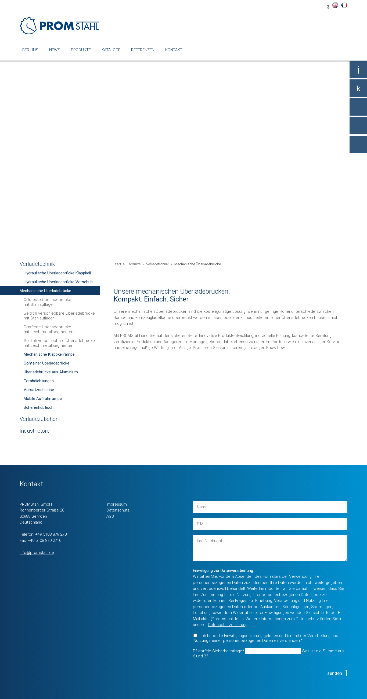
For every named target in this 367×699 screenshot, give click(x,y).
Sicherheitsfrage (218, 651)
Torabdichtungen (39, 380)
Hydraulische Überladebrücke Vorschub (58, 281)
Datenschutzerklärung (227, 624)
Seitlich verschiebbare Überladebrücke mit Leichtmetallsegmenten (59, 343)
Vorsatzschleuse (39, 389)
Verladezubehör (38, 419)
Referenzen (142, 49)
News (54, 49)
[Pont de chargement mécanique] (344, 5)
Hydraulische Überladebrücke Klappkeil (57, 273)
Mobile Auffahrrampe (43, 398)
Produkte (81, 49)
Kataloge (111, 49)
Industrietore (35, 431)
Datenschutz (117, 510)
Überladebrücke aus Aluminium (51, 372)
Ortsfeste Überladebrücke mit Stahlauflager (47, 302)
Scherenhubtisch (38, 407)
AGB (110, 516)
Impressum (116, 504)
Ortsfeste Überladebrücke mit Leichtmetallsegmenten (48, 329)
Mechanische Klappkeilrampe (49, 354)
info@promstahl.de (37, 552)
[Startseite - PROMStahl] (60, 25)
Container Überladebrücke (46, 363)
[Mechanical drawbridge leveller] (335, 5)
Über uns (29, 49)
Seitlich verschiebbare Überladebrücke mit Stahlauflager (59, 316)
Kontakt (173, 49)
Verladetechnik (37, 264)
